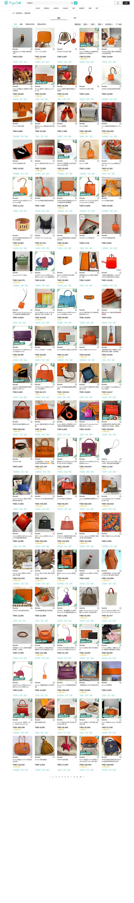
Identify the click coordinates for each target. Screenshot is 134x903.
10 (80, 777)
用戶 (75, 18)
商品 (58, 18)
